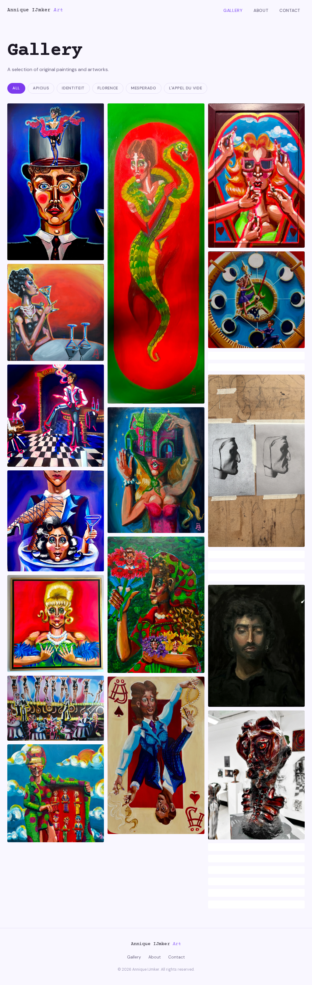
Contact (289, 10)
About (261, 10)
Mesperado (143, 88)
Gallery (233, 10)
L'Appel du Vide (185, 88)
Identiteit (73, 88)
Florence (108, 88)
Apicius (41, 88)
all (16, 88)
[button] (55, 182)
